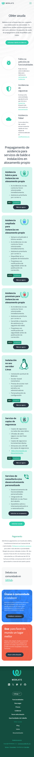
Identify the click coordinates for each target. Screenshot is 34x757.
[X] (13, 684)
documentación (23, 109)
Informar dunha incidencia (17, 42)
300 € (14, 458)
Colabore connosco (15, 616)
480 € (13, 400)
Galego (16, 694)
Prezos (18, 707)
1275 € (14, 275)
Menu (30, 3)
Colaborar (18, 711)
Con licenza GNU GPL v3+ (24, 744)
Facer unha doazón (14, 655)
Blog (17, 725)
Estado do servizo (17, 740)
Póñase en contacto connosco (21, 546)
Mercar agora (21, 207)
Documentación (18, 733)
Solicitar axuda (17, 524)
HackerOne (21, 103)
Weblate (10, 3)
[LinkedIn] (9, 684)
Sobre (18, 729)
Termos (7, 747)
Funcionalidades (17, 700)
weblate (17, 679)
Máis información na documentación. (19, 452)
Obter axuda (18, 722)
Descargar (17, 703)
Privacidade (13, 747)
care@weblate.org (23, 137)
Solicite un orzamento (19, 513)
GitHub (8, 580)
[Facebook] (21, 684)
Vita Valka (26, 747)
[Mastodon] (17, 684)
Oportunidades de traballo (18, 718)
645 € (14, 202)
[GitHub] (25, 684)
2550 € (14, 342)
